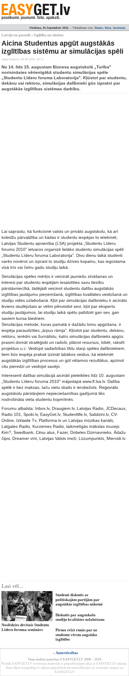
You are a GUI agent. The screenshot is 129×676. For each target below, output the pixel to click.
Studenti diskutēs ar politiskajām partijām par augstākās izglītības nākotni (79, 599)
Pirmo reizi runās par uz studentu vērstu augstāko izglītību (76, 634)
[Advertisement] (64, 160)
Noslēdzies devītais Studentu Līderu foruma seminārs (25, 627)
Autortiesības (67, 652)
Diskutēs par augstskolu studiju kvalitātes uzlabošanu (80, 617)
